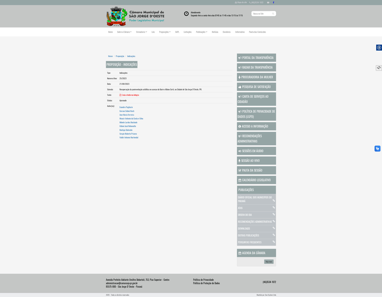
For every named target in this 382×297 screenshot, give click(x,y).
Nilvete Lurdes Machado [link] (128, 122)
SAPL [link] (177, 31)
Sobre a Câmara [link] (123, 31)
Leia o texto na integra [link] (130, 95)
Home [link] (110, 31)
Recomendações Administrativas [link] (255, 221)
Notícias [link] (215, 31)
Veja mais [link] (269, 261)
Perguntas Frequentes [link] (249, 242)
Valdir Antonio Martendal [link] (129, 137)
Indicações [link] (131, 56)
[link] (268, 2)
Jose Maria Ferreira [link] (127, 114)
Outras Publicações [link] (248, 235)
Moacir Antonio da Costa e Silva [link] (131, 118)
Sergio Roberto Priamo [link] (128, 133)
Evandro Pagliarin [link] (126, 107)
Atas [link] (240, 208)
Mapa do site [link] (242, 2)
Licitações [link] (188, 31)
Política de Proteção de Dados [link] (206, 283)
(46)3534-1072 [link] (257, 2)
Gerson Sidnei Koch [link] (127, 111)
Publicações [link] (200, 31)
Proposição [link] (120, 56)
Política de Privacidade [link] (203, 279)
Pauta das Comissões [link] (257, 31)
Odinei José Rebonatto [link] (128, 126)
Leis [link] (153, 31)
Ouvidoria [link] (226, 31)
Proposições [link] (164, 31)
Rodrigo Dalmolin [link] (126, 130)
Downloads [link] (244, 228)
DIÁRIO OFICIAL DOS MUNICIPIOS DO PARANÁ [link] (255, 199)
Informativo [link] (240, 31)
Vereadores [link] (140, 31)
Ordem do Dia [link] (245, 215)
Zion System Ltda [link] (270, 295)
